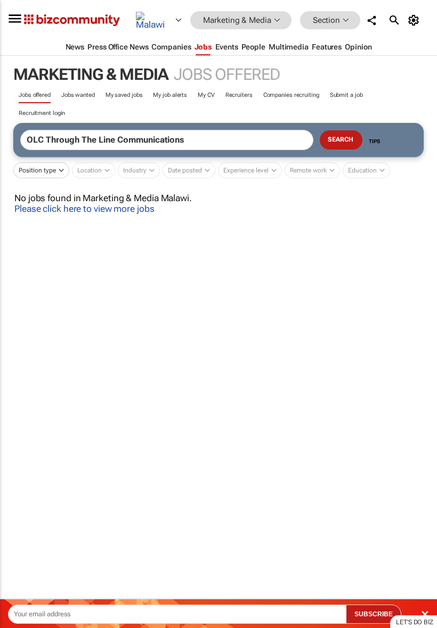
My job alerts (170, 95)
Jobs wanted (78, 95)
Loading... (20, 497)
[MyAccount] (415, 20)
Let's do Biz (414, 622)
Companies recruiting (291, 95)
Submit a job (346, 95)
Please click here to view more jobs (84, 208)
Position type (37, 170)
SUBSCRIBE (373, 614)
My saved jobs (124, 95)
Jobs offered (35, 95)
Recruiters (239, 95)
